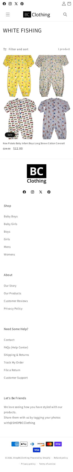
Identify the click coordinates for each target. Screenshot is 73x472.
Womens (9, 254)
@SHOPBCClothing (22, 423)
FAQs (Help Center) (16, 347)
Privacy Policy (13, 308)
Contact (9, 340)
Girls (7, 239)
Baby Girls (10, 224)
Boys (7, 231)
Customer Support (16, 377)
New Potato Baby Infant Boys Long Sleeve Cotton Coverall (34, 143)
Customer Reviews (16, 301)
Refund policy (61, 457)
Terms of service (47, 463)
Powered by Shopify (40, 457)
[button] (8, 14)
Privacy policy (28, 463)
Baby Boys (11, 216)
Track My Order (14, 362)
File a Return (12, 370)
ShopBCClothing (21, 457)
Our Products (12, 293)
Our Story (10, 285)
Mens (7, 247)
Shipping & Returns (16, 355)
